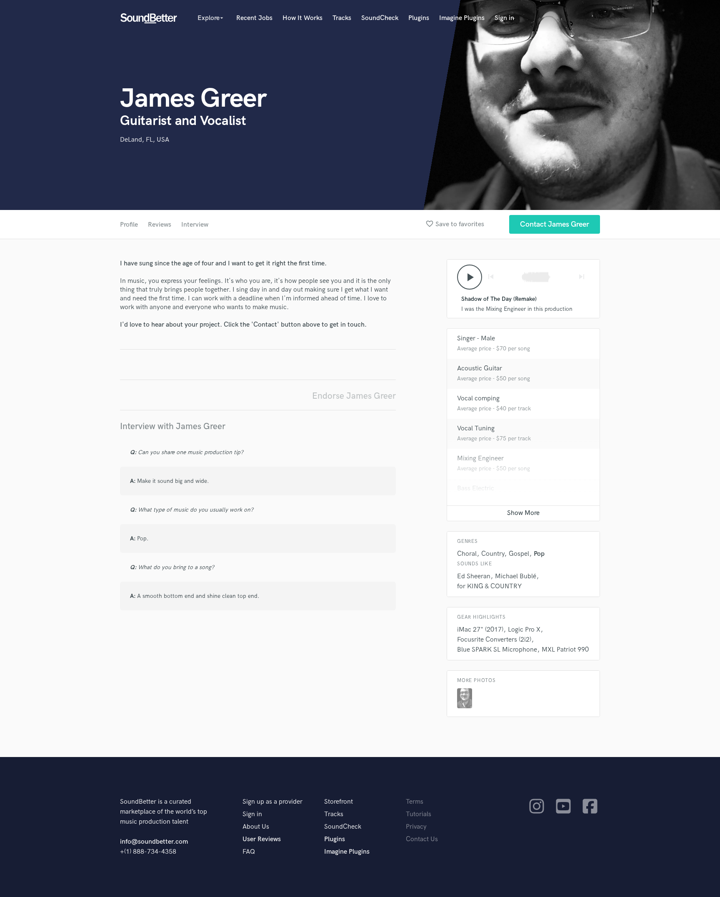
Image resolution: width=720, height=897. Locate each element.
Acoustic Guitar (479, 368)
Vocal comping (478, 398)
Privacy (416, 827)
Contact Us (422, 839)
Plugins (418, 18)
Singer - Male (476, 338)
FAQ (248, 852)
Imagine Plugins (462, 18)
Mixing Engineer (480, 458)
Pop (539, 554)
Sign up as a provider (272, 802)
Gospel (519, 554)
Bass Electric (475, 488)
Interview (194, 225)
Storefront (338, 802)
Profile (129, 225)
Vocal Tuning (476, 428)
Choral (467, 554)
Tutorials (418, 814)
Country (492, 554)
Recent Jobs (254, 18)
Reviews (159, 225)
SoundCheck (379, 18)
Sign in (504, 18)
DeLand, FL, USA (144, 140)
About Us (255, 827)
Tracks (341, 18)
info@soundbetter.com (154, 842)
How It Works (302, 18)
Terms (414, 802)
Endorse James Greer (354, 396)
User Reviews (261, 839)
